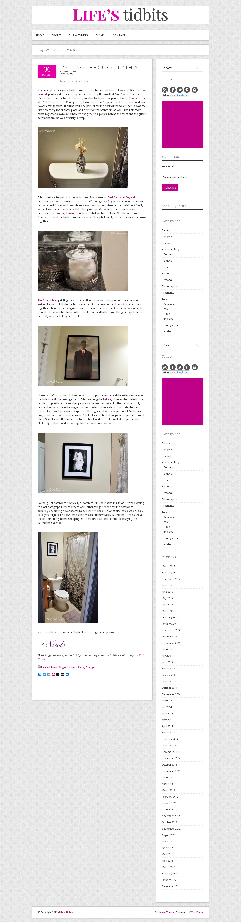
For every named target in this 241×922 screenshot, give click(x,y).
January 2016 (169, 623)
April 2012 (167, 860)
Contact (119, 35)
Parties (166, 273)
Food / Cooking (170, 249)
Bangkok (167, 236)
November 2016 (171, 579)
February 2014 (170, 739)
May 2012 (167, 854)
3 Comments (81, 81)
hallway (107, 399)
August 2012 (169, 835)
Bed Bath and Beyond (121, 197)
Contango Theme (164, 912)
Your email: (168, 166)
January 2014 (169, 745)
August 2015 (169, 649)
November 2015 (171, 630)
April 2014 (167, 726)
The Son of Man (47, 300)
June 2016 (167, 591)
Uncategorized (170, 325)
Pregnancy (168, 292)
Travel (100, 35)
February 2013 (170, 796)
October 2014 (169, 687)
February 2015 (170, 675)
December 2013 (171, 751)
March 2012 (168, 867)
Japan (167, 313)
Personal (167, 280)
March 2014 (168, 732)
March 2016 (168, 611)
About (56, 35)
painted (42, 94)
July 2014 (167, 707)
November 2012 (171, 815)
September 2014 (171, 694)
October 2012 (169, 822)
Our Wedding (78, 35)
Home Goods (128, 98)
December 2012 (171, 809)
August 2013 (169, 777)
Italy (166, 309)
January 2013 (169, 803)
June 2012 (167, 847)
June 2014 (167, 713)
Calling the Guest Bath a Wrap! (99, 70)
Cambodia (169, 304)
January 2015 (169, 681)
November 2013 (171, 758)
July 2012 (167, 841)
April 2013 (167, 783)
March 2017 (168, 566)
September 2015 (171, 643)
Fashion (166, 243)
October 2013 (169, 764)
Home (40, 35)
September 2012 (171, 828)
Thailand (168, 318)
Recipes (168, 254)
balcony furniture (66, 213)
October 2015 (169, 636)
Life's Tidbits (66, 912)
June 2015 (167, 662)
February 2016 (170, 617)
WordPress (196, 912)
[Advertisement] (190, 124)
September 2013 (171, 771)
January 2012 (169, 880)
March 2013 (168, 790)
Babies (166, 230)
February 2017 (170, 572)
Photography (169, 286)
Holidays (167, 260)
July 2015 (167, 655)
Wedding (167, 331)
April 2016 (167, 604)
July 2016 (167, 585)
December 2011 (171, 886)
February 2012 (170, 873)
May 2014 (167, 719)
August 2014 (169, 700)
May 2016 (167, 598)
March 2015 (168, 668)
